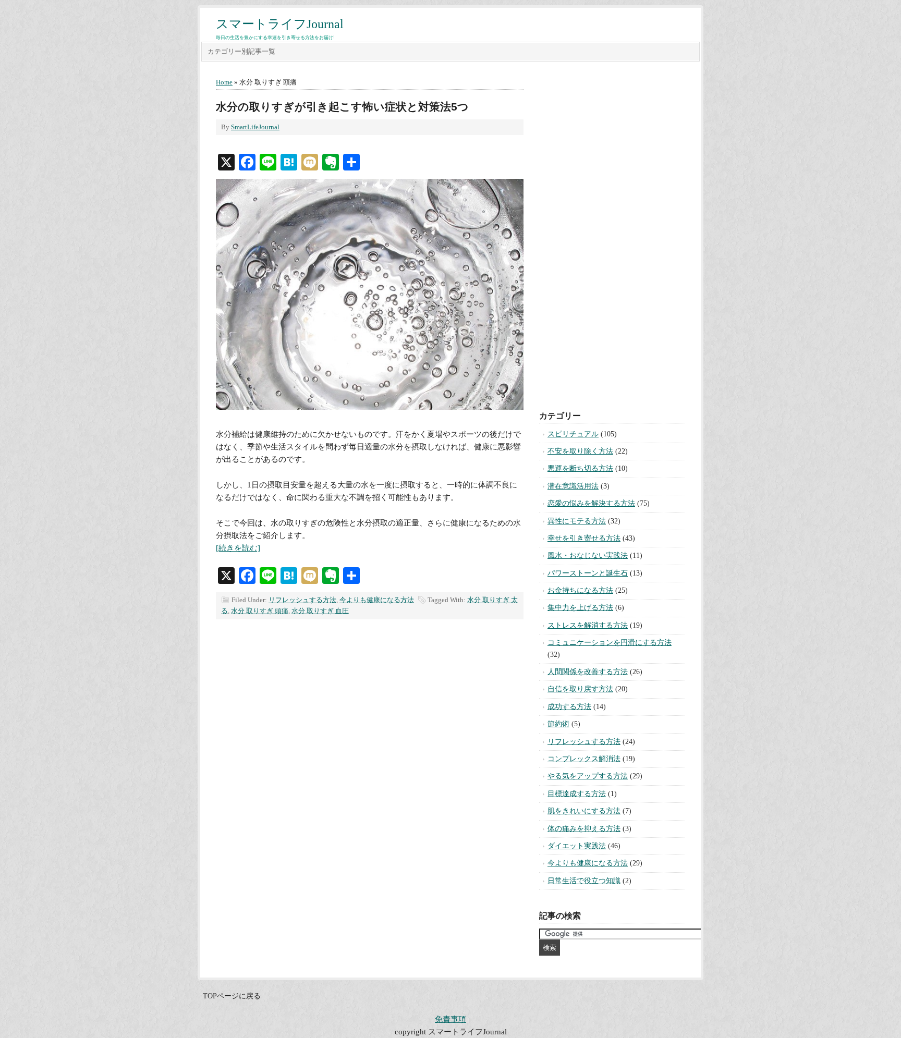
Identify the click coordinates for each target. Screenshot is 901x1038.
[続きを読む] (238, 548)
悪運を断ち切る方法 (580, 468)
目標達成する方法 (576, 794)
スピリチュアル (573, 434)
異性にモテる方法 (576, 521)
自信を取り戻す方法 (580, 689)
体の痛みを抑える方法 (583, 829)
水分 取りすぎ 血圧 (320, 611)
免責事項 (450, 1019)
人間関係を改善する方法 (587, 672)
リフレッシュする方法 (302, 600)
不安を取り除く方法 (580, 451)
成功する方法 (569, 707)
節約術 (558, 724)
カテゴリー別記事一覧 (241, 51)
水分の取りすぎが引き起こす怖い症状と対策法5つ (342, 107)
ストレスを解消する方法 (587, 625)
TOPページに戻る (232, 996)
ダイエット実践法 (576, 846)
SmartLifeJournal (255, 127)
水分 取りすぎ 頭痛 (259, 611)
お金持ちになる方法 (580, 590)
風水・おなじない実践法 (587, 555)
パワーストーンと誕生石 (587, 573)
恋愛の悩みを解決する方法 (591, 503)
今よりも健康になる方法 (376, 600)
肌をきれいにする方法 (583, 811)
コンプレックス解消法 (583, 759)
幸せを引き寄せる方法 (583, 538)
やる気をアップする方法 (587, 776)
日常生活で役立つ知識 (583, 881)
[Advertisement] (612, 233)
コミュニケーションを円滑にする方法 (609, 642)
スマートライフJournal (280, 24)
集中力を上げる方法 (580, 608)
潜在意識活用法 (573, 486)
